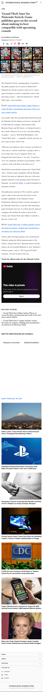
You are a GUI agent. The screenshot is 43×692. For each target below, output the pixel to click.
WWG (20, 183)
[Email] (23, 43)
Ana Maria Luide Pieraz (11, 37)
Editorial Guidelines (31, 342)
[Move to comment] (26, 43)
